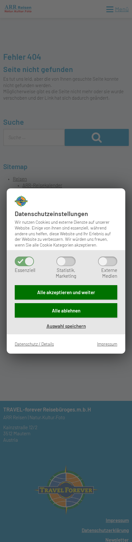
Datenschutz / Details (34, 344)
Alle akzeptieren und (66, 292)
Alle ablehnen (66, 310)
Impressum (107, 344)
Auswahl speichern (66, 326)
